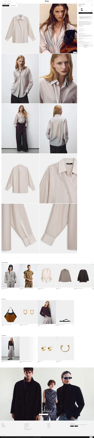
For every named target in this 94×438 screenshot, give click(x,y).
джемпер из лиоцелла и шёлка (42, 324)
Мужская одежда (3, 426)
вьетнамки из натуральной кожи (60, 324)
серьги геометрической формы (24, 324)
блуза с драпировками (41, 288)
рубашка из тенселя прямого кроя (78, 288)
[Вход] (88, 1)
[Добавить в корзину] (19, 323)
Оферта (25, 427)
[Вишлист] (90, 1)
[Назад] (90, 262)
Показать (89, 36)
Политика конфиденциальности (28, 428)
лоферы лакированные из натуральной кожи (25, 361)
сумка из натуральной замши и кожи (6, 324)
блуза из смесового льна (5, 288)
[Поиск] (86, 1)
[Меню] (2, 1)
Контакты (48, 427)
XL (87, 10)
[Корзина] (92, 1)
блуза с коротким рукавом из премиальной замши (26, 288)
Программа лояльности (27, 429)
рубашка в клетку (58, 288)
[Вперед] (92, 262)
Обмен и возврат (26, 426)
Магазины (48, 426)
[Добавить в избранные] (19, 300)
